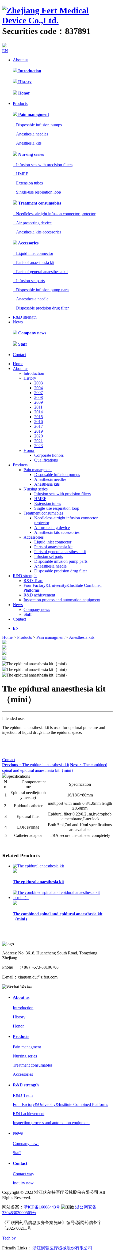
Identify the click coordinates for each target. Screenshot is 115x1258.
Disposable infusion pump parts (41, 290)
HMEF (20, 174)
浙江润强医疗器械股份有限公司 (62, 1248)
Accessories (28, 243)
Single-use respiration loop (37, 192)
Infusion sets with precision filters (42, 165)
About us (20, 60)
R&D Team (33, 580)
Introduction (29, 71)
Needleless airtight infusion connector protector (54, 213)
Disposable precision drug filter (41, 308)
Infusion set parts (29, 280)
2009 (38, 402)
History (24, 82)
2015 (38, 416)
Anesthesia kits (27, 143)
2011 (38, 407)
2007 (38, 392)
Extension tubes (28, 183)
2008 (38, 397)
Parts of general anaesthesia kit (40, 271)
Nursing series (30, 154)
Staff (22, 344)
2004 (38, 388)
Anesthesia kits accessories (37, 232)
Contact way (23, 1174)
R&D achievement (39, 595)
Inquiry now (23, 1183)
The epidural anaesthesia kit (35, 764)
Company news (31, 333)
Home (18, 363)
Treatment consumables (39, 203)
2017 (38, 426)
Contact (19, 354)
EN (5, 50)
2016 (38, 421)
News (18, 322)
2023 (38, 445)
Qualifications (46, 460)
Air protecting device (32, 223)
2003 (38, 383)
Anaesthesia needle (30, 299)
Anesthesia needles (30, 134)
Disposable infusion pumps (37, 125)
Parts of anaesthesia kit (33, 262)
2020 (38, 436)
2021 (38, 441)
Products (20, 103)
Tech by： (12, 1238)
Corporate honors (49, 455)
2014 (38, 412)
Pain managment (33, 114)
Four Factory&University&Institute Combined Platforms (60, 1104)
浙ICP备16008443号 (42, 1207)
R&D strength (25, 317)
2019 (38, 431)
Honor (23, 93)
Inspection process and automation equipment (62, 600)
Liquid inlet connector (33, 253)
